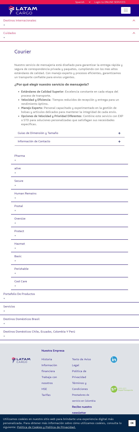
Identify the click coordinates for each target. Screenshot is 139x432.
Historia (47, 359)
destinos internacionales (19, 20)
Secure (18, 181)
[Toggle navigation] (126, 10)
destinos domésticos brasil (21, 319)
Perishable (21, 269)
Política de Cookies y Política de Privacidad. (46, 427)
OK (132, 423)
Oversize (19, 218)
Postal (18, 206)
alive (17, 168)
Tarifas (46, 395)
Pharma (19, 156)
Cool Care (20, 281)
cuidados (9, 33)
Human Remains (25, 193)
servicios (9, 306)
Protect (19, 231)
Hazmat (19, 243)
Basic (18, 256)
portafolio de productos (19, 294)
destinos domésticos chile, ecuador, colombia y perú (39, 331)
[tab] (69, 22)
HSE (44, 389)
